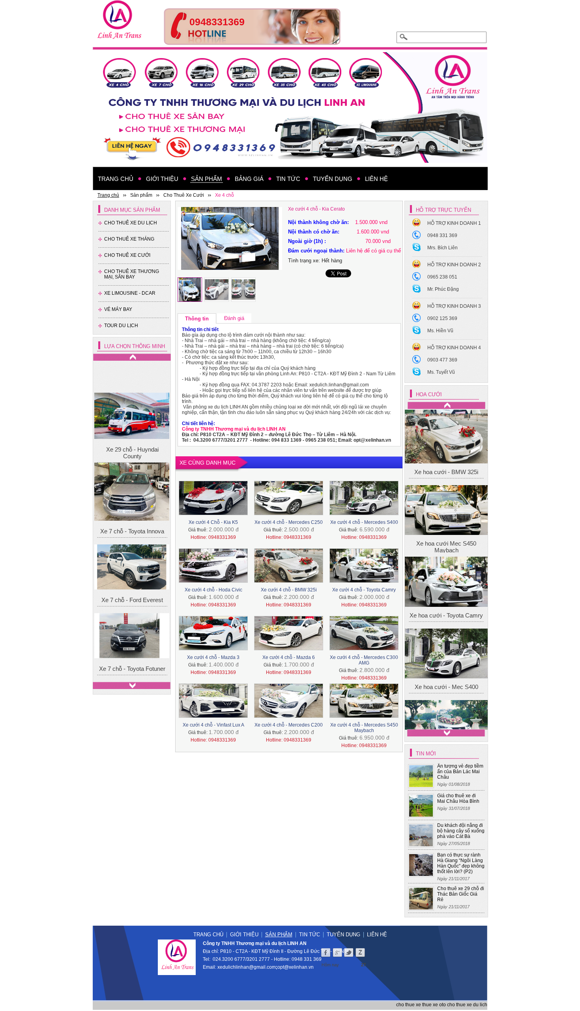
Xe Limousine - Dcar (129, 293)
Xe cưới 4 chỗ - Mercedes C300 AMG (364, 660)
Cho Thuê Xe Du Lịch (130, 223)
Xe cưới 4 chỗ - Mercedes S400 (364, 522)
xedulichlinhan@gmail (241, 967)
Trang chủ (208, 935)
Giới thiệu (244, 935)
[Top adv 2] (252, 43)
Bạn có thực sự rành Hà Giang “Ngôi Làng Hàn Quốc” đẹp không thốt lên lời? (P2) (461, 863)
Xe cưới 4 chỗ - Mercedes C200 (288, 725)
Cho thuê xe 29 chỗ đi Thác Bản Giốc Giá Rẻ (460, 894)
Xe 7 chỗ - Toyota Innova (132, 502)
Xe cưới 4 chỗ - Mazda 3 (213, 657)
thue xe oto (434, 1004)
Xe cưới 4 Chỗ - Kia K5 (213, 522)
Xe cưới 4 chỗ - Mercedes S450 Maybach (364, 727)
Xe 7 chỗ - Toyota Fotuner (132, 639)
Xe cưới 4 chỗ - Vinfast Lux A (213, 725)
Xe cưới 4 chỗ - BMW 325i (289, 590)
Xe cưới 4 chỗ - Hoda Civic (213, 590)
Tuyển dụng (343, 935)
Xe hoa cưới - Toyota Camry (446, 498)
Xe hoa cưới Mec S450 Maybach (446, 430)
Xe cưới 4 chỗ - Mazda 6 (288, 657)
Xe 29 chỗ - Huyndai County (132, 423)
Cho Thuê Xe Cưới (127, 255)
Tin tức (309, 935)
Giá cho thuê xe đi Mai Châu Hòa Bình (458, 798)
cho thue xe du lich (467, 1004)
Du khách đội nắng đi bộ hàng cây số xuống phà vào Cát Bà (461, 831)
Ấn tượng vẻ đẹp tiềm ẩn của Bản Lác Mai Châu (460, 771)
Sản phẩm (278, 935)
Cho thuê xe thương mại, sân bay (131, 274)
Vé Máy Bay (118, 309)
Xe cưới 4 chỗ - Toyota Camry (364, 590)
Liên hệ (377, 935)
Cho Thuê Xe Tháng (129, 239)
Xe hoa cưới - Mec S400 (446, 570)
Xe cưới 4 (446, 712)
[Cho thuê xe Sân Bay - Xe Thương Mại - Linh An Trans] (290, 107)
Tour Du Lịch (121, 325)
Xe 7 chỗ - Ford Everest (132, 570)
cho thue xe (408, 1004)
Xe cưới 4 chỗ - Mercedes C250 (288, 522)
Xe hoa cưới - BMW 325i (446, 625)
